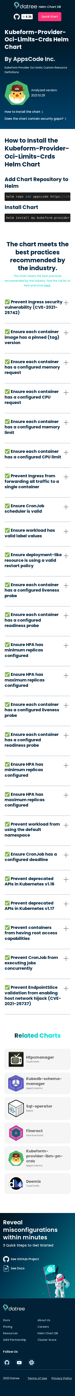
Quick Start (49, 16)
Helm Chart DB (48, 1333)
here (47, 285)
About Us (44, 1320)
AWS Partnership (14, 1340)
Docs (6, 1320)
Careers (43, 1327)
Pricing (7, 1327)
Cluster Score (47, 1340)
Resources (10, 1333)
